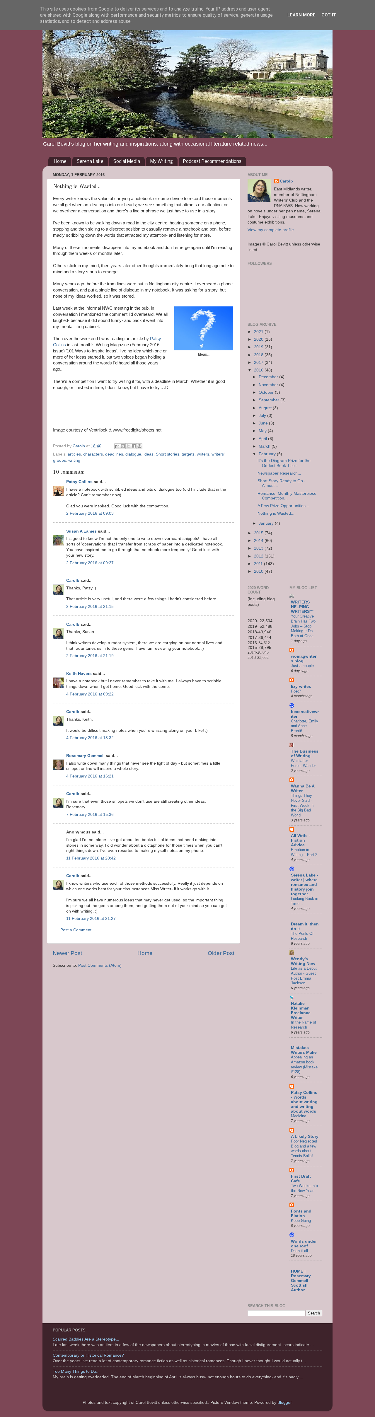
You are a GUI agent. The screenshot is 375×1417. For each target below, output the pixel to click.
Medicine (298, 1116)
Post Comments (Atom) (100, 965)
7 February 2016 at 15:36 (90, 814)
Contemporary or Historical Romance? (88, 1355)
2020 (259, 339)
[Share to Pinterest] (139, 446)
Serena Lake (90, 161)
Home (60, 161)
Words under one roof (304, 1243)
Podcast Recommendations (212, 161)
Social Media (126, 161)
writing (74, 460)
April (263, 438)
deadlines (114, 454)
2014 (259, 540)
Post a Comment (75, 930)
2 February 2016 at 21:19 (90, 656)
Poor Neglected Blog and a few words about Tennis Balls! (304, 1148)
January (267, 523)
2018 (259, 355)
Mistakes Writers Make (304, 1050)
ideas (149, 454)
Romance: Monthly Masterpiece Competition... (287, 495)
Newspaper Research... (279, 473)
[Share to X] (128, 446)
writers (203, 454)
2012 (259, 556)
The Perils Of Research (302, 936)
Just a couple (302, 666)
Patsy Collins (79, 482)
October (267, 392)
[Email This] (117, 446)
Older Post (221, 953)
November (269, 385)
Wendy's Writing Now (303, 961)
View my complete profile (271, 230)
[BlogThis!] (123, 446)
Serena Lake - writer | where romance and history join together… (304, 884)
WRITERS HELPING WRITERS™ (302, 607)
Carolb (72, 580)
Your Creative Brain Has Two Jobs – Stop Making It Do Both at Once (303, 626)
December (269, 377)
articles (74, 454)
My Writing (161, 161)
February (268, 454)
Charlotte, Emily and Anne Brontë (304, 726)
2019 (259, 347)
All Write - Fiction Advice (300, 840)
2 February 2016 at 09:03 (90, 513)
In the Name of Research (303, 1024)
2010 (259, 571)
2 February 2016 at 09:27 (90, 563)
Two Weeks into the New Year (304, 1188)
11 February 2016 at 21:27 (91, 918)
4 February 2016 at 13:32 (90, 738)
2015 (259, 533)
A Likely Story (304, 1136)
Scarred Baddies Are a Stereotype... (86, 1339)
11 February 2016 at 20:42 (91, 858)
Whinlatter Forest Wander (303, 763)
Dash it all (299, 1251)
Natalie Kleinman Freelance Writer (301, 1010)
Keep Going (301, 1220)
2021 (259, 332)
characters (93, 454)
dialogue (133, 454)
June (264, 423)
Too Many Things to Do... (76, 1371)
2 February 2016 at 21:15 (90, 606)
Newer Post (67, 953)
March (265, 446)
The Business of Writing (304, 753)
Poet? (296, 691)
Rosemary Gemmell (85, 755)
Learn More (301, 15)
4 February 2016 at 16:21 (90, 776)
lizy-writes (301, 686)
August (266, 408)
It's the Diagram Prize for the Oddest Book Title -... (284, 463)
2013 (259, 548)
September (269, 400)
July (263, 415)
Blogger (284, 1402)
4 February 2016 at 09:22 (90, 694)
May (263, 431)
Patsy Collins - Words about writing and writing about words (304, 1102)
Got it (328, 15)
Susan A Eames (81, 531)
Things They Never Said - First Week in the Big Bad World (302, 805)
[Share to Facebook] (134, 446)
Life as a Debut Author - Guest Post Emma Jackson (304, 975)
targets (188, 454)
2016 (259, 370)
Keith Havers (79, 673)
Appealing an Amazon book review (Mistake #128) (304, 1064)
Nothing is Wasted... (276, 513)
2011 (259, 564)
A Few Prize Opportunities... (283, 506)
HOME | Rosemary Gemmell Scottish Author (301, 1280)
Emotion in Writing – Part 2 (304, 852)
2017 (259, 362)
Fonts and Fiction (301, 1213)
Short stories (167, 454)
